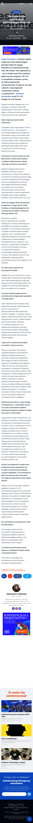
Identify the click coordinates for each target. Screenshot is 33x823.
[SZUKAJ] (31, 3)
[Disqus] (16, 662)
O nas (22, 805)
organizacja (5, 570)
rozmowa (14, 570)
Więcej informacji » (20, 818)
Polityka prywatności (22, 807)
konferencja (5, 569)
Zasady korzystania (9, 807)
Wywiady (16, 12)
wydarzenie (22, 570)
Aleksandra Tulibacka (16, 36)
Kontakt (16, 809)
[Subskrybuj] (29, 794)
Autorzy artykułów (13, 805)
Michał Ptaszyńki (16, 569)
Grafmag (15, 812)
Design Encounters (8, 59)
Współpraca (11, 804)
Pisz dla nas (20, 804)
